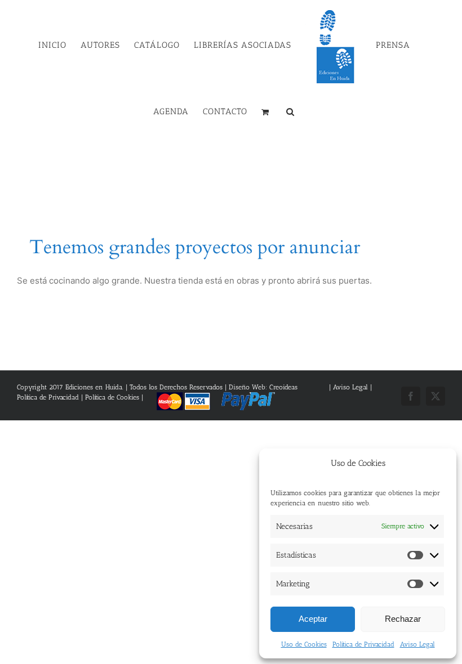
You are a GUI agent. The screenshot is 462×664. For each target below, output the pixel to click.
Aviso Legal (417, 644)
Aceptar (313, 618)
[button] (290, 111)
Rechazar (403, 618)
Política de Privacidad (363, 644)
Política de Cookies (112, 397)
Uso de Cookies (304, 644)
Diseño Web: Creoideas (263, 387)
